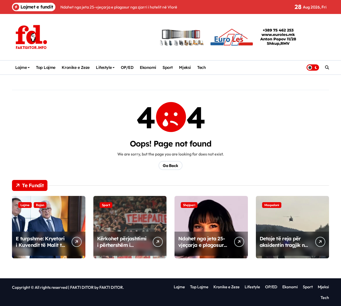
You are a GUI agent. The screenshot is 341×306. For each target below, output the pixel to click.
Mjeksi (185, 67)
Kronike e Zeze (75, 67)
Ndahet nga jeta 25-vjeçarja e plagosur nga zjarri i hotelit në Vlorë (202, 248)
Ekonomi (148, 67)
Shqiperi (189, 205)
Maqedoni (271, 205)
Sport (168, 67)
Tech (201, 67)
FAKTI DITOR (82, 287)
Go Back (170, 165)
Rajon (40, 205)
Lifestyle (104, 67)
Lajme (21, 67)
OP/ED (127, 67)
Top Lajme (45, 67)
